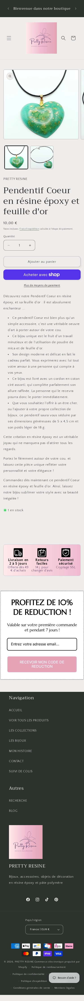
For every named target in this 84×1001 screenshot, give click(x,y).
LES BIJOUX (17, 741)
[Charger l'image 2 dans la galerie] (42, 157)
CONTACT (16, 761)
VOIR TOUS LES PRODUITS (29, 720)
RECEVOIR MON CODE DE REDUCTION (42, 664)
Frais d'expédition (29, 229)
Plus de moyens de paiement (42, 285)
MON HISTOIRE (20, 751)
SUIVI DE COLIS (20, 771)
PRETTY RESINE (24, 961)
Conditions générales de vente (31, 988)
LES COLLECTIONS (23, 730)
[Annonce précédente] (8, 9)
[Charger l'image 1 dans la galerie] (16, 157)
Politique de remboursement (49, 967)
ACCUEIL (15, 710)
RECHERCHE (18, 801)
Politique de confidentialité (29, 974)
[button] (9, 38)
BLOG (13, 811)
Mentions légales (64, 988)
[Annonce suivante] (76, 9)
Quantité (9, 236)
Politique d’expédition (34, 981)
